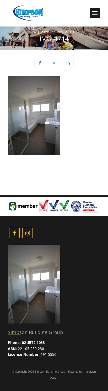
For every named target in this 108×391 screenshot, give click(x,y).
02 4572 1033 (33, 342)
